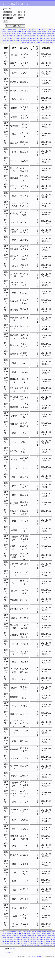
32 (52, 29)
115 (42, 35)
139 (44, 37)
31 (50, 29)
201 (48, 42)
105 (19, 35)
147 (10, 39)
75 (17, 33)
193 (30, 42)
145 (5, 39)
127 (17, 37)
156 (31, 39)
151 (19, 39)
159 (37, 39)
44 (19, 31)
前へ (4, 29)
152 (21, 39)
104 (17, 35)
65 (54, 31)
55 (37, 31)
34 (2, 31)
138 (42, 37)
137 (40, 37)
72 (12, 33)
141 (49, 37)
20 (32, 29)
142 (51, 37)
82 (29, 33)
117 (47, 35)
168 (5, 41)
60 (45, 31)
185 (44, 41)
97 (54, 33)
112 (35, 35)
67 (4, 33)
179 (31, 41)
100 (8, 35)
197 (39, 42)
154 (26, 39)
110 (31, 35)
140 (47, 37)
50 (29, 31)
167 (3, 41)
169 (8, 41)
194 (32, 42)
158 (35, 39)
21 (34, 29)
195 (35, 42)
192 (28, 42)
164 (49, 39)
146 (8, 39)
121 (3, 37)
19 (30, 29)
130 (24, 37)
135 (35, 37)
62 (49, 31)
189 (54, 41)
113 (37, 35)
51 (30, 31)
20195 (12, 948)
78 (22, 33)
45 (20, 31)
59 (44, 31)
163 (47, 39)
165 (51, 39)
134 (33, 37)
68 (5, 33)
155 (28, 39)
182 (37, 41)
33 (54, 29)
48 (25, 31)
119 (51, 35)
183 (40, 41)
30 (49, 29)
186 (47, 41)
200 (46, 42)
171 (12, 41)
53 (34, 31)
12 (19, 29)
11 (17, 29)
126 (14, 37)
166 (54, 39)
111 (33, 35)
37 (7, 31)
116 (44, 35)
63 (50, 31)
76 (19, 33)
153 (24, 39)
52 (32, 31)
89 (40, 33)
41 (14, 31)
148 (12, 39)
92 (45, 33)
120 (54, 35)
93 (47, 33)
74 (15, 33)
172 (14, 41)
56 (39, 31)
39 (10, 31)
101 (10, 35)
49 (27, 31)
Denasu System (36, 956)
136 (37, 37)
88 (39, 33)
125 (12, 37)
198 (41, 42)
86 (35, 33)
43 (17, 31)
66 (2, 33)
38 (9, 31)
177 (26, 41)
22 (35, 29)
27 (44, 29)
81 (27, 33)
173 (17, 41)
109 (28, 35)
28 (45, 29)
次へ (53, 42)
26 (42, 29)
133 (31, 37)
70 (9, 33)
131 (26, 37)
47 (24, 31)
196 (37, 42)
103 (14, 35)
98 (4, 35)
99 (5, 35)
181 (35, 41)
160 (40, 39)
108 (26, 35)
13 (20, 29)
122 (5, 37)
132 (28, 37)
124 (10, 37)
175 (21, 41)
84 (32, 33)
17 (27, 29)
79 (24, 33)
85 (34, 33)
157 (33, 39)
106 (21, 35)
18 (29, 29)
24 (39, 29)
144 (3, 39)
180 (33, 41)
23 (37, 29)
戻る (9, 952)
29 (47, 29)
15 (24, 29)
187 (49, 41)
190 (23, 42)
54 (35, 31)
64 (52, 31)
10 (15, 29)
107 (24, 35)
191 (25, 42)
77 (20, 33)
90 (42, 33)
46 (22, 31)
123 (8, 37)
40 (12, 31)
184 (42, 41)
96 (52, 33)
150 (17, 39)
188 (51, 41)
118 (49, 35)
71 (10, 33)
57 (40, 31)
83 (30, 33)
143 (54, 37)
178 (28, 41)
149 (14, 39)
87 (37, 33)
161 (42, 39)
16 (25, 29)
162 (44, 39)
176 (24, 41)
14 (22, 29)
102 (12, 35)
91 (44, 33)
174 (19, 41)
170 (10, 41)
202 (51, 42)
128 (19, 37)
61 (47, 31)
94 (49, 33)
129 (21, 37)
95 (50, 33)
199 (44, 42)
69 (7, 33)
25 (40, 29)
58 (42, 31)
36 (5, 31)
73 (14, 33)
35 (4, 31)
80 (25, 33)
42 (15, 31)
